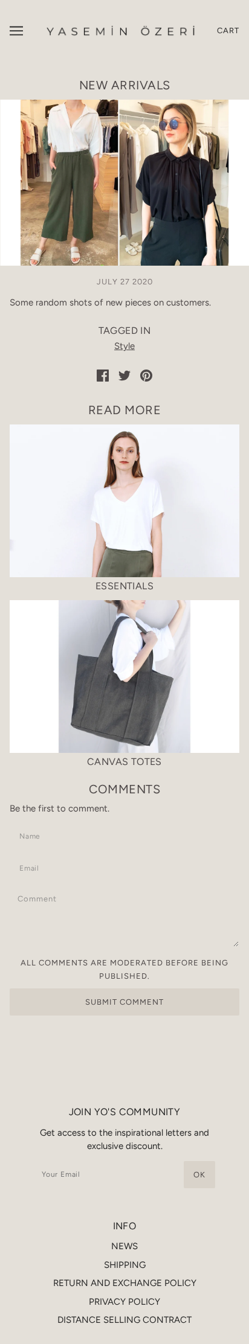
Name (32, 834)
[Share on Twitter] (124, 374)
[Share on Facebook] (103, 374)
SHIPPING (125, 1264)
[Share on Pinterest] (146, 374)
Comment (41, 898)
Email (32, 866)
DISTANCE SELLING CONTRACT (124, 1319)
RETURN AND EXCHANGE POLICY (124, 1283)
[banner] (121, 30)
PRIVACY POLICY (124, 1301)
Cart (228, 30)
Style (124, 346)
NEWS (124, 1246)
